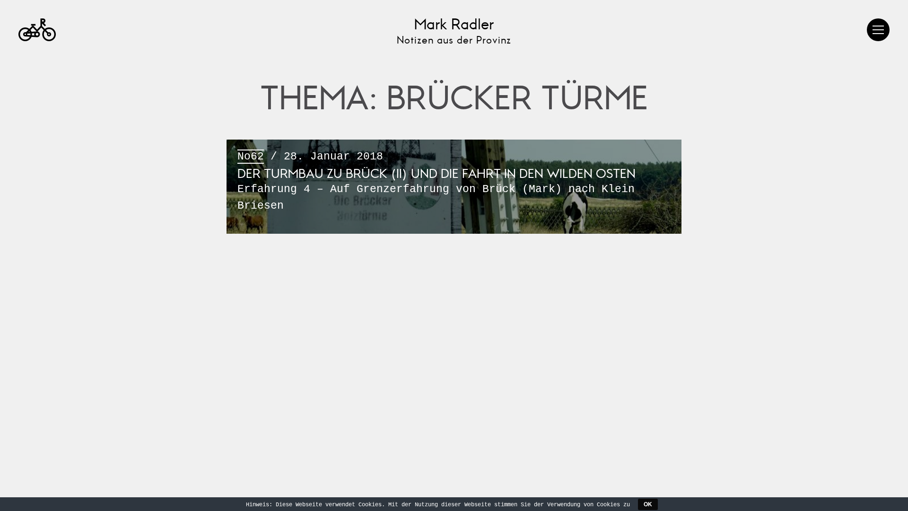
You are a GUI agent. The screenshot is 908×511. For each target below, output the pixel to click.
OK (648, 504)
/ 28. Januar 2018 (436, 181)
